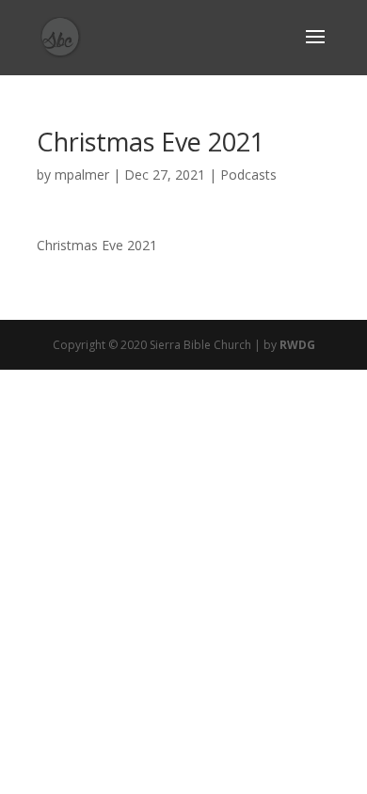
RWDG (297, 345)
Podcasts (248, 174)
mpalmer (82, 174)
